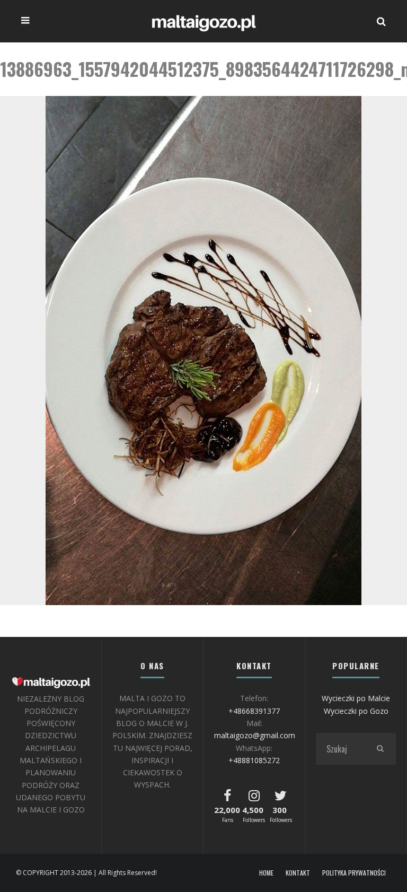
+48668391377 (254, 711)
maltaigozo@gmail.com (254, 735)
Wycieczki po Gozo (356, 711)
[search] (380, 749)
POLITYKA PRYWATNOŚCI (354, 873)
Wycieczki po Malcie (356, 698)
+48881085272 (254, 760)
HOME (266, 873)
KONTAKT (298, 873)
